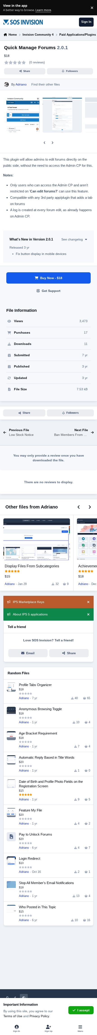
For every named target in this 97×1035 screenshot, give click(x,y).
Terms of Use (12, 1016)
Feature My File (30, 810)
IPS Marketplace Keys (28, 602)
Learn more (8, 8)
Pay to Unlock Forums (35, 834)
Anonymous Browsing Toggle (40, 709)
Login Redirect (29, 858)
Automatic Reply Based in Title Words (46, 757)
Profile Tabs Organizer (35, 685)
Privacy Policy (39, 1016)
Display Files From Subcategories (32, 566)
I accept (83, 1010)
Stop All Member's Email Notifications (46, 883)
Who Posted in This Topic (37, 907)
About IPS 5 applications (30, 614)
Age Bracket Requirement (38, 733)
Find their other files (45, 84)
